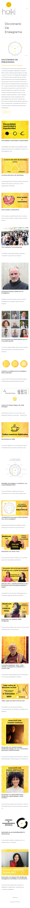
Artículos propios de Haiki (8, 65)
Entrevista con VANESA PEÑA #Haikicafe (11, 620)
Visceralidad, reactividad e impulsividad (14, 140)
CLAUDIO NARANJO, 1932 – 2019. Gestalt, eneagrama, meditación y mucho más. (12, 666)
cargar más (15, 897)
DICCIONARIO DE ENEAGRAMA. (9, 61)
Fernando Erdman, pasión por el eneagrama (12, 292)
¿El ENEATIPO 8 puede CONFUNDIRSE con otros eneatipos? (14, 518)
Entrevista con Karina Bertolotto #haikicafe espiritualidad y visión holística (12, 796)
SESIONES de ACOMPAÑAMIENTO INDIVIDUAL (13, 833)
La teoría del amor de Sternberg (12, 175)
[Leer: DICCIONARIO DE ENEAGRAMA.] (15, 48)
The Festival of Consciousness (11, 247)
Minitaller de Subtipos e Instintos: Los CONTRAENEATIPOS (14, 484)
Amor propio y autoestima (10, 210)
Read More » (7, 112)
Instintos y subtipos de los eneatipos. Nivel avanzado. (14, 372)
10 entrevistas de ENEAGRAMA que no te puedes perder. (14, 340)
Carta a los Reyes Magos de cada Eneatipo (12, 406)
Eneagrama (19, 65)
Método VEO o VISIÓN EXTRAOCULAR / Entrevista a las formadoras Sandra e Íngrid (14, 585)
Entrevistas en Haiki (8, 439)
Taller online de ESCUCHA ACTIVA (13, 701)
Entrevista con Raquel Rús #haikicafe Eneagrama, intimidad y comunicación (14, 878)
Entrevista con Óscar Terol (10, 551)
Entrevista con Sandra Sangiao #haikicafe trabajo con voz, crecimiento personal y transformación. (14, 748)
